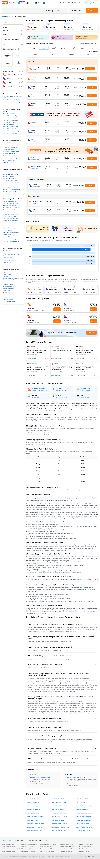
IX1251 (34, 69)
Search (91, 10)
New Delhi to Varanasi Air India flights (12, 102)
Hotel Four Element (8, 299)
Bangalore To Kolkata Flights (83, 827)
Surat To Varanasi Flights (9, 160)
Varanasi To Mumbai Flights (10, 172)
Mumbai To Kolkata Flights (59, 813)
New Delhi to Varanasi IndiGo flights (12, 99)
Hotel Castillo (6, 290)
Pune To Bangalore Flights (82, 830)
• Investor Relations (67, 856)
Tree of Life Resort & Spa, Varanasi (11, 250)
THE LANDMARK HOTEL (9, 286)
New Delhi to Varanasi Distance (11, 241)
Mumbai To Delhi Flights (58, 799)
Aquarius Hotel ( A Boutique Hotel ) (12, 272)
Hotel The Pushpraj (8, 284)
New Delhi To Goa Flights (9, 113)
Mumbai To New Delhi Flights (10, 201)
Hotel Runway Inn (7, 262)
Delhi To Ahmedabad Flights (35, 816)
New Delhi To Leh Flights (9, 124)
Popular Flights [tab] (6, 840)
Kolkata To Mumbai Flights (59, 823)
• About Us (61, 856)
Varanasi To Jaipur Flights (9, 191)
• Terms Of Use (43, 856)
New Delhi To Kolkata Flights (10, 133)
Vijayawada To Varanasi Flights (10, 158)
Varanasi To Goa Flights (9, 187)
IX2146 (32, 80)
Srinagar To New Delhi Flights (10, 220)
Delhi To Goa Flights (33, 802)
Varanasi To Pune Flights (9, 176)
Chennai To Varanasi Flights (10, 155)
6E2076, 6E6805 (35, 159)
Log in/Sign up (93, 2)
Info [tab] (47, 840)
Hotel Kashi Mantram (8, 288)
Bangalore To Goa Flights (58, 830)
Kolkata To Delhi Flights (82, 809)
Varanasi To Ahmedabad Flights (11, 185)
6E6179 (33, 97)
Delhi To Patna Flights (57, 820)
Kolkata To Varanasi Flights (9, 153)
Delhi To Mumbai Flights (82, 799)
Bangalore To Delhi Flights (34, 806)
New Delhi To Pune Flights (9, 122)
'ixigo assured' (47, 516)
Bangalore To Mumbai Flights (83, 816)
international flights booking (54, 518)
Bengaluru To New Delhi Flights (11, 203)
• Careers (48, 856)
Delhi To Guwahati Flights (34, 830)
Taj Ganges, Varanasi (8, 295)
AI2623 (32, 124)
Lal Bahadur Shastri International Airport (76, 777)
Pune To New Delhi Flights (9, 212)
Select (57, 309)
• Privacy (38, 856)
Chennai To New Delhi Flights (10, 209)
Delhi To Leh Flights (32, 820)
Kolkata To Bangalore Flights (35, 823)
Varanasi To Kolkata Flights (9, 178)
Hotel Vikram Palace (8, 282)
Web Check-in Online (8, 236)
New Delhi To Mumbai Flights (10, 118)
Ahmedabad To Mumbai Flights (60, 827)
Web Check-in (83, 587)
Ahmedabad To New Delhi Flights (11, 207)
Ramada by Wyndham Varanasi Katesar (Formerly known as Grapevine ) (13, 279)
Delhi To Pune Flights (57, 806)
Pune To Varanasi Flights (9, 149)
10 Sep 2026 (85, 388)
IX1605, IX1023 (34, 168)
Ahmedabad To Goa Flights (35, 827)
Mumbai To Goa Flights (34, 799)
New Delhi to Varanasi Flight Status (11, 232)
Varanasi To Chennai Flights (10, 180)
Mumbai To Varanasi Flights (10, 143)
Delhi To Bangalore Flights (58, 802)
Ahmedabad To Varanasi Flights (11, 151)
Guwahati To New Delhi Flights (10, 218)
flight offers (67, 641)
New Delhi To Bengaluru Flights (11, 115)
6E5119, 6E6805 (35, 141)
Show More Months (33, 267)
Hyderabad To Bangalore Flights (84, 806)
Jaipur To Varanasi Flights (9, 162)
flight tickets (85, 409)
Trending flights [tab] (18, 840)
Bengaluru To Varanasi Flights (10, 145)
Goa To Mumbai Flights (82, 823)
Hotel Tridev (6, 276)
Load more (62, 173)
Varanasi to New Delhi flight (47, 410)
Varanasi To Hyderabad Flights (10, 182)
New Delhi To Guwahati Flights (10, 126)
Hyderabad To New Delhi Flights (11, 214)
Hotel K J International (8, 260)
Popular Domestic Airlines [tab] (34, 840)
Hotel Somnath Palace (8, 297)
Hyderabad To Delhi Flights (59, 816)
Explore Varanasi (7, 234)
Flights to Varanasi (7, 230)
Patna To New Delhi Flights (9, 216)
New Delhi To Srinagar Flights (10, 120)
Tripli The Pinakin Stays (8, 292)
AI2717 (32, 105)
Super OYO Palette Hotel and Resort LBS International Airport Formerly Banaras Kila (12, 254)
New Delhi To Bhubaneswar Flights (11, 131)
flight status (69, 610)
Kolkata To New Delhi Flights (10, 205)
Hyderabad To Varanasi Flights (10, 147)
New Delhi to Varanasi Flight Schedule (12, 239)
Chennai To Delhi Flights (34, 809)
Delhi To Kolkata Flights (58, 809)
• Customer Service (54, 856)
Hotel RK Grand (7, 274)
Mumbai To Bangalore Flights (83, 813)
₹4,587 (59, 388)
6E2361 (33, 88)
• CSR (72, 856)
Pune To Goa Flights (33, 813)
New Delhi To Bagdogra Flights (11, 128)
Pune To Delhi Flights (81, 802)
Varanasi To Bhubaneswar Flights (11, 189)
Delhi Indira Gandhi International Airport (40, 777)
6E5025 (33, 132)
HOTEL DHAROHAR (7, 258)
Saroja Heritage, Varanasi (9, 301)
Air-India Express (38, 388)
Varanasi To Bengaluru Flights (10, 174)
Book (90, 69)
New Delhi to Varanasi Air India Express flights (12, 97)
